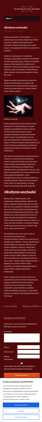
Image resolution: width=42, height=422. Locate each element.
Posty (22, 31)
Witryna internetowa (8, 357)
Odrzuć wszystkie (21, 417)
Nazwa (7, 347)
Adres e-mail (9, 352)
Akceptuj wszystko (21, 405)
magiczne (34, 37)
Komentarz (8, 331)
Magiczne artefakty (32, 306)
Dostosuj (21, 411)
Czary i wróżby (9, 306)
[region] (21, 400)
